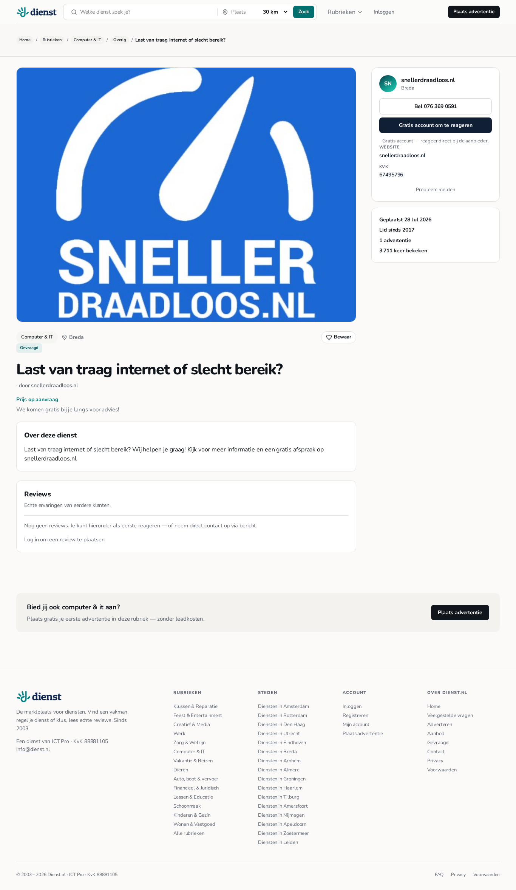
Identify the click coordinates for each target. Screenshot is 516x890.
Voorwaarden (442, 769)
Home (25, 40)
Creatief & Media (191, 724)
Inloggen (384, 11)
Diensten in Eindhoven (282, 742)
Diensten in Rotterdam (282, 715)
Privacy (435, 760)
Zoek (303, 11)
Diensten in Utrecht (279, 733)
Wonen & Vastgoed (194, 824)
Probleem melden (435, 189)
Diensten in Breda (277, 751)
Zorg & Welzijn (189, 742)
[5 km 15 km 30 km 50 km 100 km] (275, 12)
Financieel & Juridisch (196, 788)
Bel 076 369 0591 (435, 106)
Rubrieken (341, 12)
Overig (120, 40)
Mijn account (356, 724)
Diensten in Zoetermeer (283, 833)
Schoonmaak (187, 806)
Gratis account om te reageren (436, 125)
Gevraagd (438, 742)
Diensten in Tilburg (278, 797)
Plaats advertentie (473, 11)
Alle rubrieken (188, 833)
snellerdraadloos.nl (54, 385)
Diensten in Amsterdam (283, 706)
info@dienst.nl (33, 749)
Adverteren (439, 724)
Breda (76, 337)
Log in (31, 539)
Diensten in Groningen (282, 779)
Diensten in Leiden (278, 842)
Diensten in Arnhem (279, 760)
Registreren (355, 715)
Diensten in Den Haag (281, 724)
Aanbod (436, 733)
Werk (179, 733)
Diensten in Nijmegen (281, 815)
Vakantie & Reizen (193, 760)
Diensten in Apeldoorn (282, 824)
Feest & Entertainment (197, 715)
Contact (435, 751)
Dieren (180, 769)
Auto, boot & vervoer (195, 779)
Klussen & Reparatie (195, 706)
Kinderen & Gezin (191, 815)
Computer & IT (87, 40)
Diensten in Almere (279, 769)
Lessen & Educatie (193, 797)
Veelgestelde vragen (450, 715)
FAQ (439, 874)
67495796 (391, 174)
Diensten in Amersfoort (283, 806)
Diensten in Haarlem (280, 788)
